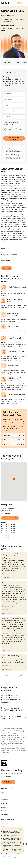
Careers (3, 807)
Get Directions (8, 518)
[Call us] (15, 3)
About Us (4, 796)
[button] (14, 479)
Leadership (4, 799)
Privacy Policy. (8, 157)
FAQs (2, 792)
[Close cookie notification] (21, 830)
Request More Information (14, 138)
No (20, 129)
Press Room (4, 803)
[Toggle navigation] (26, 3)
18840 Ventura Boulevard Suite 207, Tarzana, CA (14, 20)
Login (19, 2)
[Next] (21, 675)
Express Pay (4, 814)
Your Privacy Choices (8, 842)
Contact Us (4, 811)
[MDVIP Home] (5, 2)
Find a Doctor (8, 782)
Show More (6, 574)
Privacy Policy (13, 850)
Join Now (6, 63)
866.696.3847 (8, 513)
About (16, 63)
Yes (9, 129)
